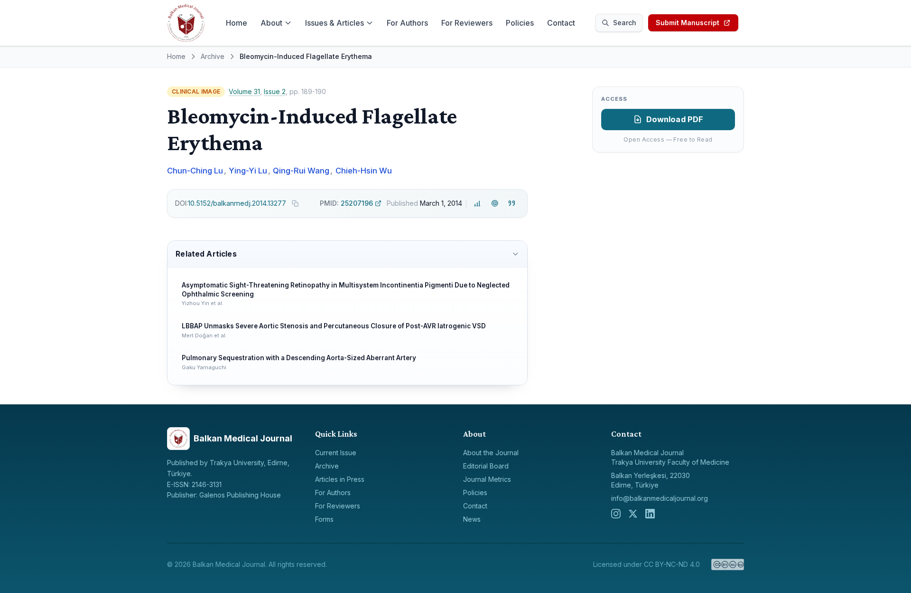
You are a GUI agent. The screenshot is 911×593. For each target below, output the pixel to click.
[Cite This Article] (512, 203)
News (472, 519)
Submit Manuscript (687, 23)
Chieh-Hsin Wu (363, 170)
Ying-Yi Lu (248, 170)
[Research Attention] (494, 203)
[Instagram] (616, 513)
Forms (324, 519)
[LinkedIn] (650, 513)
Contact (561, 23)
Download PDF (675, 119)
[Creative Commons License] (727, 564)
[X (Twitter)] (633, 513)
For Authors (407, 23)
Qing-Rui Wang (301, 170)
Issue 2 (275, 91)
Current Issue (335, 453)
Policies (520, 23)
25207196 (346, 203)
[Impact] (477, 203)
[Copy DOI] (295, 203)
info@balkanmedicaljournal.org (659, 498)
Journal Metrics (487, 479)
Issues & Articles (334, 23)
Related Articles (206, 253)
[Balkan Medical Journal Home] (186, 23)
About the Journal (491, 453)
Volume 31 (244, 91)
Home (236, 23)
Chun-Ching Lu (195, 170)
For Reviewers (467, 23)
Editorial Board (486, 466)
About (271, 23)
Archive (212, 56)
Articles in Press (339, 479)
